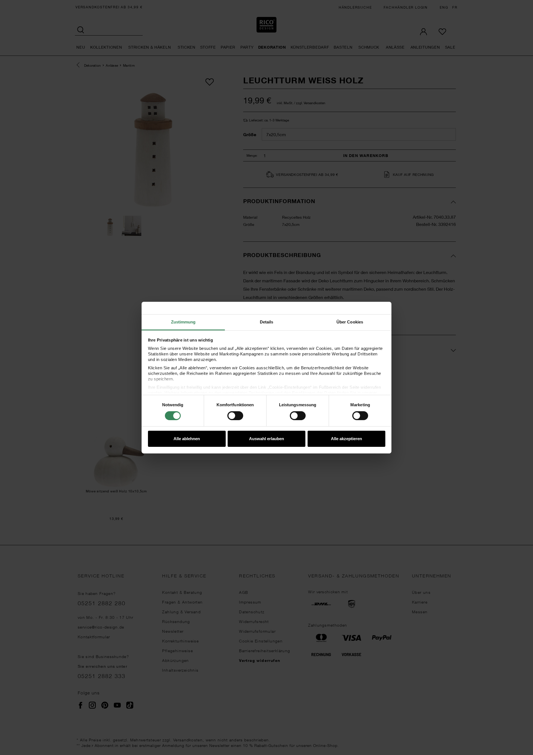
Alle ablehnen (187, 438)
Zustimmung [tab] (183, 321)
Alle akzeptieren (346, 438)
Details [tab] (266, 321)
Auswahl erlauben (266, 438)
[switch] (235, 415)
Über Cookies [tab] (349, 321)
